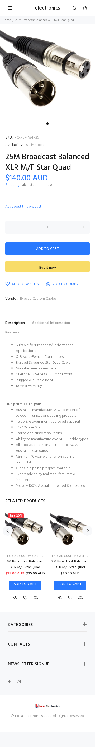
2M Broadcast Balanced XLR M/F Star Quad (70, 564)
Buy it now (47, 268)
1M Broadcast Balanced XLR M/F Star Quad (25, 564)
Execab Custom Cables (38, 299)
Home (7, 20)
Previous (8, 531)
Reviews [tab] (12, 332)
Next (87, 531)
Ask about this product (23, 207)
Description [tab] (15, 323)
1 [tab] (47, 123)
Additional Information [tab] (51, 323)
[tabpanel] (47, 72)
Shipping (12, 185)
